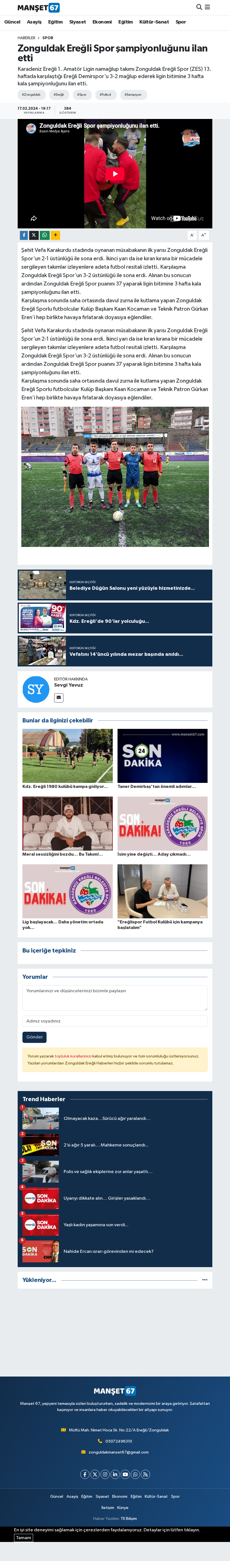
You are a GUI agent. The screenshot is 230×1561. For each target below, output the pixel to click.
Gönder (34, 1037)
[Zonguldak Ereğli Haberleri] (39, 7)
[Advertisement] (115, 1332)
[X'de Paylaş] (34, 235)
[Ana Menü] (207, 7)
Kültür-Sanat (154, 22)
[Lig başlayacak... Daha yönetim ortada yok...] (67, 891)
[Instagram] (105, 1474)
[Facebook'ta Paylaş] (24, 235)
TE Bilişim (129, 1518)
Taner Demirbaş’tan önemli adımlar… (157, 786)
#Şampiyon (133, 95)
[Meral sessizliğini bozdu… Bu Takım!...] (67, 823)
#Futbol (105, 95)
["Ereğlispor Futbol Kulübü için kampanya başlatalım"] (163, 891)
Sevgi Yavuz (68, 685)
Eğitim (55, 22)
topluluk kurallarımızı (73, 1056)
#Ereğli (59, 95)
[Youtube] (125, 1474)
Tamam (23, 1538)
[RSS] (145, 1474)
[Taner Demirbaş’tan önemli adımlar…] (163, 755)
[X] (95, 1474)
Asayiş (34, 22)
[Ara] (199, 7)
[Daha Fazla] (55, 235)
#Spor (81, 95)
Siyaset (77, 22)
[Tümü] (205, 1280)
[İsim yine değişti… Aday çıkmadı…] (163, 823)
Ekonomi (102, 22)
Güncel (12, 22)
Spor (181, 22)
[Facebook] (84, 1474)
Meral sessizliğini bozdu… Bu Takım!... (62, 854)
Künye (122, 1508)
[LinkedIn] (115, 1474)
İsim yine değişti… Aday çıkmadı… (154, 854)
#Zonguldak (31, 95)
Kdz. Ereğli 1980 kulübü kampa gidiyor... (65, 786)
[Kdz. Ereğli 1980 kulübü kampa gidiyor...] (67, 755)
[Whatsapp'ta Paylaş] (45, 235)
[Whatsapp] (135, 1474)
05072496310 (118, 1441)
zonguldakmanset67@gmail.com (119, 1452)
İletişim (108, 1508)
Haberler (26, 38)
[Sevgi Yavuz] (35, 689)
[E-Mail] (58, 698)
